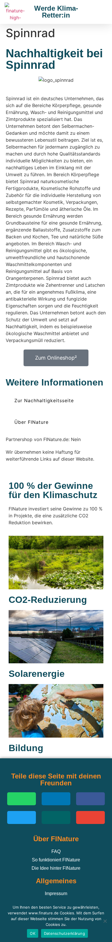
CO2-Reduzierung (48, 600)
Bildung (26, 748)
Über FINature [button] (31, 422)
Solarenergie (37, 673)
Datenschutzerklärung (64, 933)
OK (32, 933)
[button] (99, 12)
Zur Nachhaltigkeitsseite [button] (44, 400)
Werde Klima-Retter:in (56, 11)
